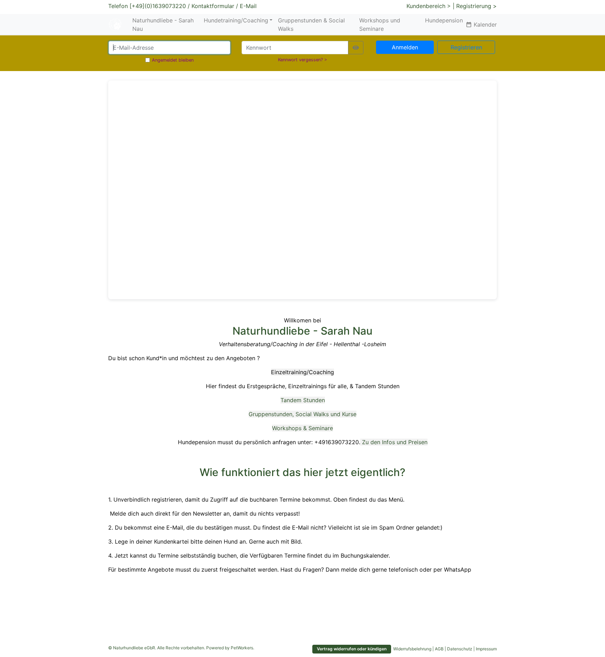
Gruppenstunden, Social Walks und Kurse (302, 414)
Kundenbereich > (428, 5)
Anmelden (405, 47)
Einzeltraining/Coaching (302, 372)
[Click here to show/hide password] (355, 47)
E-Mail (248, 5)
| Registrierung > (475, 5)
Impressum (486, 648)
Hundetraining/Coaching (236, 20)
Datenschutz (459, 648)
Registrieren (466, 47)
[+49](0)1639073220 (158, 5)
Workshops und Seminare (379, 24)
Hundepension (444, 20)
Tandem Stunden (302, 400)
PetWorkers (242, 647)
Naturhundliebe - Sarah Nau (163, 24)
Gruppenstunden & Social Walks (311, 24)
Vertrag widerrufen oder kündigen (352, 648)
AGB (439, 648)
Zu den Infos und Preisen (394, 442)
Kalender (481, 24)
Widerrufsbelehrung (412, 648)
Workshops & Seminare (302, 428)
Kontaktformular (213, 5)
